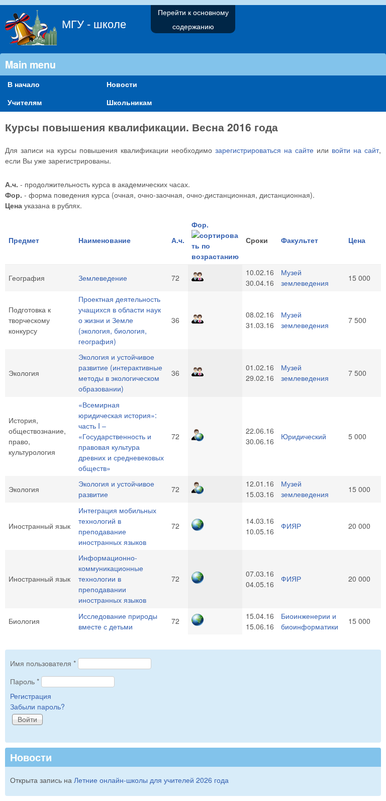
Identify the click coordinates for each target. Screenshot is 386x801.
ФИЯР (291, 526)
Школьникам (129, 102)
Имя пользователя (43, 663)
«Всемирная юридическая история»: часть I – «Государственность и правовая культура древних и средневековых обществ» (121, 436)
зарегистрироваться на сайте (264, 150)
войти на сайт (355, 150)
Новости (122, 84)
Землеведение (102, 278)
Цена (356, 240)
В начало (24, 84)
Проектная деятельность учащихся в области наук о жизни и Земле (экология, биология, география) (119, 320)
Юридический (303, 436)
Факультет (299, 240)
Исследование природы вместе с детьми (117, 621)
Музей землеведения (305, 277)
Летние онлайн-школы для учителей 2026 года (151, 780)
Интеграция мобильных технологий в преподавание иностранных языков (117, 526)
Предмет (24, 240)
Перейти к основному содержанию (193, 19)
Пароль (24, 681)
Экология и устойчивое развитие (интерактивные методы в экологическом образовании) (120, 372)
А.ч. (177, 240)
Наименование (104, 240)
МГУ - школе (94, 23)
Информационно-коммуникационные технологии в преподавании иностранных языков (112, 578)
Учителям (25, 102)
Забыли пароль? (37, 706)
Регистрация (30, 696)
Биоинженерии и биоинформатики (309, 621)
